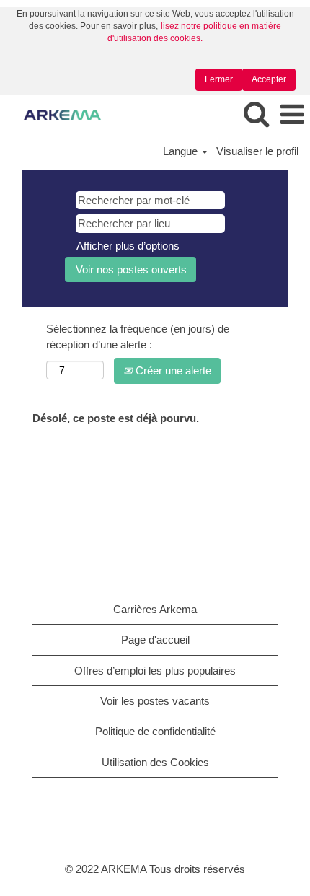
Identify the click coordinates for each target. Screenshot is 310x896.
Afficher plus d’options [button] (128, 246)
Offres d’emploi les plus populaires (155, 670)
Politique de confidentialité (155, 731)
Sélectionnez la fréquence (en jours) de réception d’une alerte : (137, 336)
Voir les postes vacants (155, 701)
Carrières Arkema (155, 609)
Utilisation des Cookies (155, 762)
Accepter (269, 79)
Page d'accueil (155, 639)
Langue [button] (181, 151)
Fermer (219, 79)
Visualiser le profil (257, 151)
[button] (292, 115)
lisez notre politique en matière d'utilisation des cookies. (194, 32)
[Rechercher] (256, 114)
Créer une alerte (172, 370)
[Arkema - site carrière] (57, 114)
